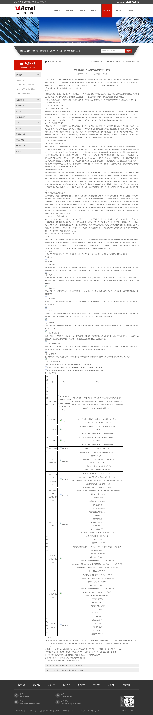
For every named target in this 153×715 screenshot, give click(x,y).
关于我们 (69, 10)
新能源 (18, 128)
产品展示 (82, 10)
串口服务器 (20, 80)
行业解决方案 (21, 145)
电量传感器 (20, 100)
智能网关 (19, 75)
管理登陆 (83, 711)
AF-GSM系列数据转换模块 (26, 89)
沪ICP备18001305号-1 (62, 711)
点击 (38, 74)
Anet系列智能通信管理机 (25, 85)
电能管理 (19, 111)
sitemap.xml (75, 711)
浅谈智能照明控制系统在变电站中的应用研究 (67, 665)
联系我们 (132, 10)
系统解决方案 (21, 134)
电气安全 (19, 123)
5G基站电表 (20, 140)
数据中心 (19, 151)
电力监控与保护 (21, 105)
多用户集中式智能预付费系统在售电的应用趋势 (68, 670)
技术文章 (107, 10)
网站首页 (57, 10)
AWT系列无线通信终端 (24, 93)
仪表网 (97, 711)
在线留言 (119, 10)
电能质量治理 (21, 117)
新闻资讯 (94, 10)
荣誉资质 (96, 685)
